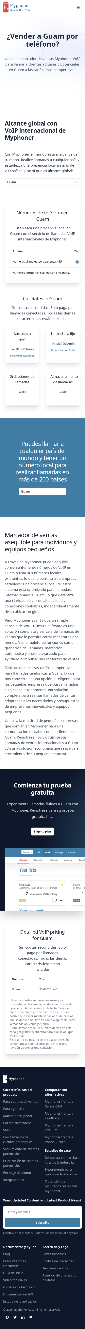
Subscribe (42, 1222)
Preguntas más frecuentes (14, 1263)
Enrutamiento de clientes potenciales (18, 1139)
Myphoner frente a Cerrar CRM (59, 1103)
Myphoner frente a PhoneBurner (59, 1139)
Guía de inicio (13, 1273)
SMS (6, 1130)
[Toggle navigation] (78, 7)
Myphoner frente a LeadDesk (59, 1115)
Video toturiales (15, 1280)
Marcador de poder (17, 1116)
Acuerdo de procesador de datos (60, 1277)
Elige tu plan (42, 831)
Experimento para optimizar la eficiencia (61, 1171)
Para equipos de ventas (20, 1101)
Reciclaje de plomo (17, 1172)
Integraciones (13, 1180)
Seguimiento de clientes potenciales (21, 1151)
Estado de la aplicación (20, 1301)
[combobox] (7, 182)
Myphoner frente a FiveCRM (59, 1127)
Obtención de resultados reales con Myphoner (61, 1186)
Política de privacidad (58, 1261)
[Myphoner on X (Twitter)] (15, 1317)
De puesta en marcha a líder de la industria (62, 1160)
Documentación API (18, 1294)
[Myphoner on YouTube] (31, 1317)
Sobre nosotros (54, 1254)
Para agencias (13, 1109)
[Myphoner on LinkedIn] (23, 1317)
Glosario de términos (19, 1287)
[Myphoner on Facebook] (7, 1317)
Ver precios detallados (22, 356)
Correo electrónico (17, 1123)
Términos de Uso (55, 1268)
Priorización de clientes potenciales (20, 1163)
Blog (6, 1254)
